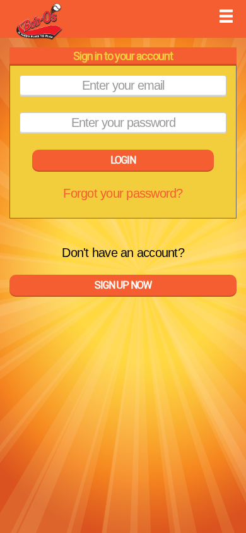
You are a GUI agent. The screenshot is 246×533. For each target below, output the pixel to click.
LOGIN (123, 160)
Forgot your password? (122, 193)
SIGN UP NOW (123, 285)
